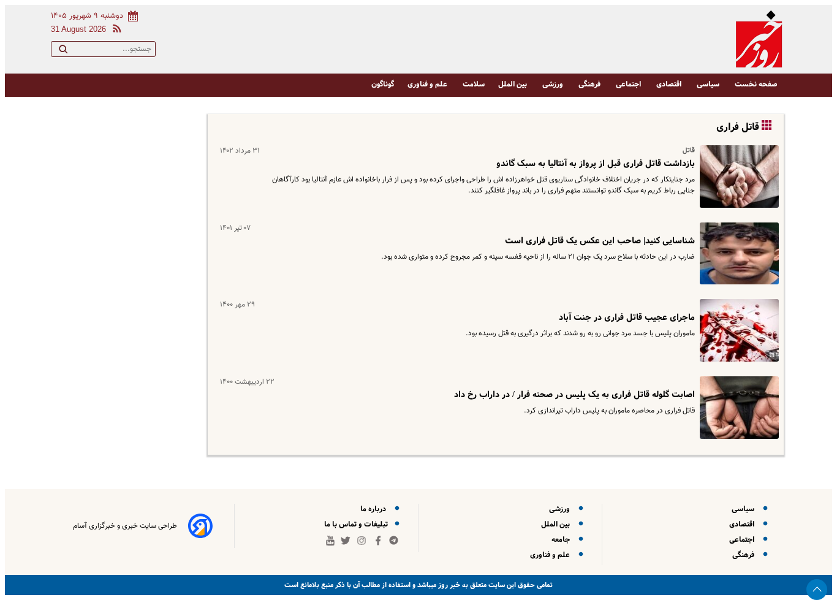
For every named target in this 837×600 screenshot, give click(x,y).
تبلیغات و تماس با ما (357, 524)
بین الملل (513, 84)
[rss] (114, 30)
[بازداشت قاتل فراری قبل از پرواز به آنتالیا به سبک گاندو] (737, 176)
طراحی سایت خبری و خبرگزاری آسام (125, 525)
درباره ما (375, 509)
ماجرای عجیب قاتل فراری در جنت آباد (627, 317)
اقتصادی (669, 84)
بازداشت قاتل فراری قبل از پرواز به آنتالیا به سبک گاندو (595, 164)
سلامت (474, 84)
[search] (63, 51)
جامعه (562, 539)
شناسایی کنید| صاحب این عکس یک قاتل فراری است (600, 241)
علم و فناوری (428, 84)
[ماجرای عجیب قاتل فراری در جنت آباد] (737, 330)
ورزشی (553, 84)
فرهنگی (590, 84)
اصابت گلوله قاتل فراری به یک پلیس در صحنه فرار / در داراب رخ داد (574, 395)
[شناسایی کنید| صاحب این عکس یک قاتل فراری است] (737, 253)
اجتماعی (629, 84)
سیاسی (709, 84)
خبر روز (448, 585)
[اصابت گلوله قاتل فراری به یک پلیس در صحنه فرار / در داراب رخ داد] (737, 407)
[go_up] (816, 589)
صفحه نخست (756, 84)
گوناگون (382, 84)
